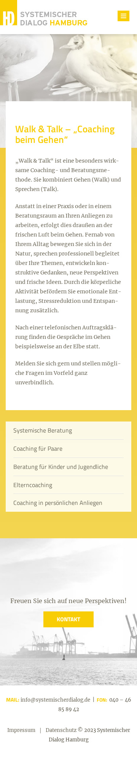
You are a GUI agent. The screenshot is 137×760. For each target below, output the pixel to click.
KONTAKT (68, 619)
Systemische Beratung (42, 430)
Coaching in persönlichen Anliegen (57, 502)
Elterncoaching (32, 484)
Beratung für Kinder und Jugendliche (60, 466)
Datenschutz (61, 730)
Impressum (21, 730)
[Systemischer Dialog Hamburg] (43, 17)
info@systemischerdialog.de (54, 700)
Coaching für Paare (37, 448)
